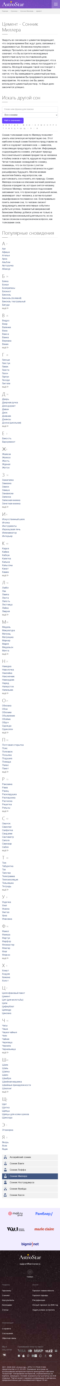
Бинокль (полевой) (11, 298)
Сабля (5, 847)
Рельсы (6, 808)
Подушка (7, 759)
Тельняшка (8, 883)
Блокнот (6, 292)
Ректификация (38, 1300)
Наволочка (8, 670)
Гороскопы (6, 1291)
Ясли (4, 1146)
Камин (5, 572)
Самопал (6, 827)
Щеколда (7, 1118)
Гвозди (6, 380)
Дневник (6, 416)
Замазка (6, 484)
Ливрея (6, 612)
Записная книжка (11, 500)
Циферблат (8, 1007)
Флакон (6, 955)
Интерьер (7, 536)
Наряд (5, 683)
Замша (6, 490)
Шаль (5, 1068)
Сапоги (5, 841)
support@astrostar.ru (30, 1264)
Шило (5, 1075)
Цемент (6, 997)
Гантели (6, 384)
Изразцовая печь (11, 530)
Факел (5, 931)
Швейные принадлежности (16, 1085)
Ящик (5, 1149)
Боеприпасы (8, 288)
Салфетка (7, 830)
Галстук (6, 363)
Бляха (5, 281)
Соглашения (7, 1334)
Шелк (5, 1065)
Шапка (5, 1072)
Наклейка (7, 673)
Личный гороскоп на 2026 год (45, 1305)
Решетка (7, 805)
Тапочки (6, 873)
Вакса (5, 334)
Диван (5, 409)
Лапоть (6, 601)
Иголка (6, 523)
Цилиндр (6, 1010)
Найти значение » (12, 121)
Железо (6, 458)
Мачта (5, 651)
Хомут (5, 971)
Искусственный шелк (13, 519)
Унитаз (5, 912)
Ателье (6, 256)
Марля (5, 644)
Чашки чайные (9, 1033)
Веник (5, 344)
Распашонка (8, 798)
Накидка (6, 667)
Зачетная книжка (11, 504)
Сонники (5, 1295)
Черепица (7, 1043)
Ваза (5, 331)
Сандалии (7, 834)
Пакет (5, 769)
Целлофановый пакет (13, 993)
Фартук (6, 938)
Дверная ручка (10, 403)
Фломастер (8, 945)
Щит (4, 1104)
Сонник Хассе (17, 1195)
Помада (6, 762)
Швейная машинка (12, 1082)
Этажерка (7, 1130)
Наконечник (8, 677)
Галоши (6, 360)
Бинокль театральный (13, 302)
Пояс (5, 748)
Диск (5, 413)
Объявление (8, 716)
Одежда (6, 726)
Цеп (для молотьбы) (12, 1000)
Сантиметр (8, 837)
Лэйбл (5, 588)
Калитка (6, 559)
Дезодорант (9, 406)
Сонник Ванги (17, 1164)
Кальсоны (7, 565)
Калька (6, 562)
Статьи (5, 1310)
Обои (5, 709)
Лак (4, 591)
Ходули (6, 974)
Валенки (6, 328)
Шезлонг (7, 1089)
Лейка (5, 608)
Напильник (7, 690)
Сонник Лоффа (18, 1170)
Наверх (30, 1277)
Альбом (6, 262)
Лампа (5, 595)
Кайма (5, 552)
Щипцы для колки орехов (15, 1114)
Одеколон (7, 729)
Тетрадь (6, 887)
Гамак (5, 367)
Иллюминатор (9, 533)
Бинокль (6, 295)
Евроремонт (8, 442)
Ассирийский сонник (20, 1157)
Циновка (6, 1013)
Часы (5, 1026)
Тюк (4, 863)
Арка (4, 259)
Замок (5, 487)
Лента (5, 598)
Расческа (7, 801)
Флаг (4, 952)
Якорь (5, 1143)
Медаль (6, 627)
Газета (5, 370)
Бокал (5, 285)
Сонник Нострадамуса (22, 1183)
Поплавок (7, 752)
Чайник (5, 1039)
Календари (7, 1305)
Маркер (6, 641)
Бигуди (5, 305)
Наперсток (8, 687)
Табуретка (7, 866)
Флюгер (6, 948)
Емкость (6, 439)
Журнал (6, 464)
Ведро (5, 321)
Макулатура (8, 631)
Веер (5, 324)
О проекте (6, 1329)
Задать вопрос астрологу (43, 1310)
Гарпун (5, 377)
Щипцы (6, 1111)
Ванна (5, 338)
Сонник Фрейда (18, 1189)
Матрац (6, 634)
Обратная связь (9, 1338)
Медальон (7, 647)
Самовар (7, 844)
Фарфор (6, 942)
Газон (5, 374)
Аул (4, 249)
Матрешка (7, 637)
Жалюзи (6, 454)
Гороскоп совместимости (43, 1291)
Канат (5, 569)
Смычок (6, 824)
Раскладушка (9, 795)
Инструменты (9, 526)
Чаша (5, 1029)
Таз (4, 870)
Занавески (7, 494)
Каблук (6, 555)
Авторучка (7, 266)
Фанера (6, 935)
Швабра (6, 1079)
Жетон (5, 468)
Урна (4, 916)
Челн (4, 1036)
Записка (6, 497)
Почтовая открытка (13, 745)
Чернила (6, 1046)
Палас (5, 765)
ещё (4, 308)
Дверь (5, 399)
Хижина (6, 977)
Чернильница (9, 1049)
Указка (5, 909)
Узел (4, 906)
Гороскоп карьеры (40, 1295)
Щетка (5, 1108)
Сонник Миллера (18, 1176)
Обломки (6, 713)
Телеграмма (8, 876)
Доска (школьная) (11, 423)
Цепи (4, 1003)
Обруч (5, 723)
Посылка (7, 755)
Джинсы (6, 420)
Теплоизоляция (10, 880)
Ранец (5, 791)
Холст (5, 981)
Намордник (8, 680)
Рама (5, 788)
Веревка (6, 341)
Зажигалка (8, 480)
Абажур (6, 269)
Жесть (5, 461)
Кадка (5, 549)
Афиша (6, 252)
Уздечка (6, 902)
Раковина (7, 784)
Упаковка (7, 919)
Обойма (6, 719)
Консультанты (8, 1300)
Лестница (7, 605)
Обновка (6, 706)
